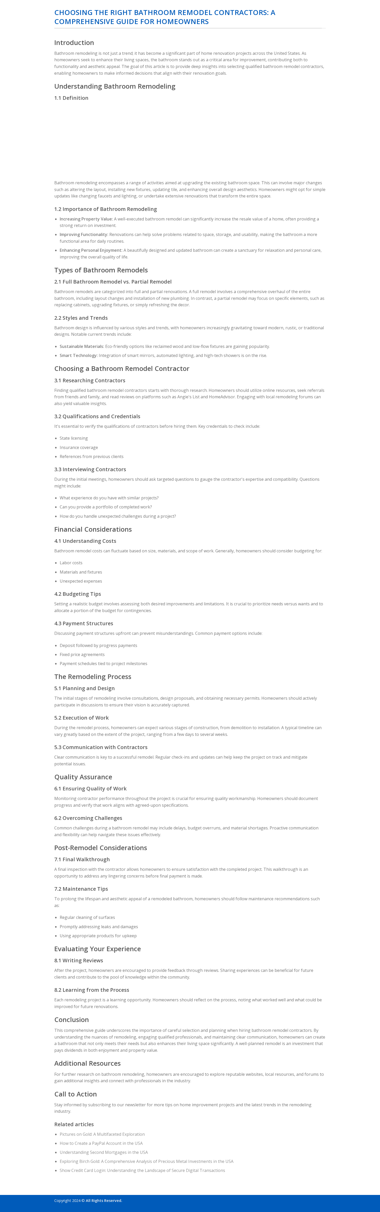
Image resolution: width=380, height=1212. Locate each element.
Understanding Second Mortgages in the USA (104, 1152)
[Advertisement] (190, 141)
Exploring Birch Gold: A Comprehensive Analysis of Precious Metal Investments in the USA (146, 1161)
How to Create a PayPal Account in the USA (101, 1143)
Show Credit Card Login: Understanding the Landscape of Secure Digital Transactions (142, 1170)
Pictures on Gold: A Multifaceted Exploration (102, 1134)
